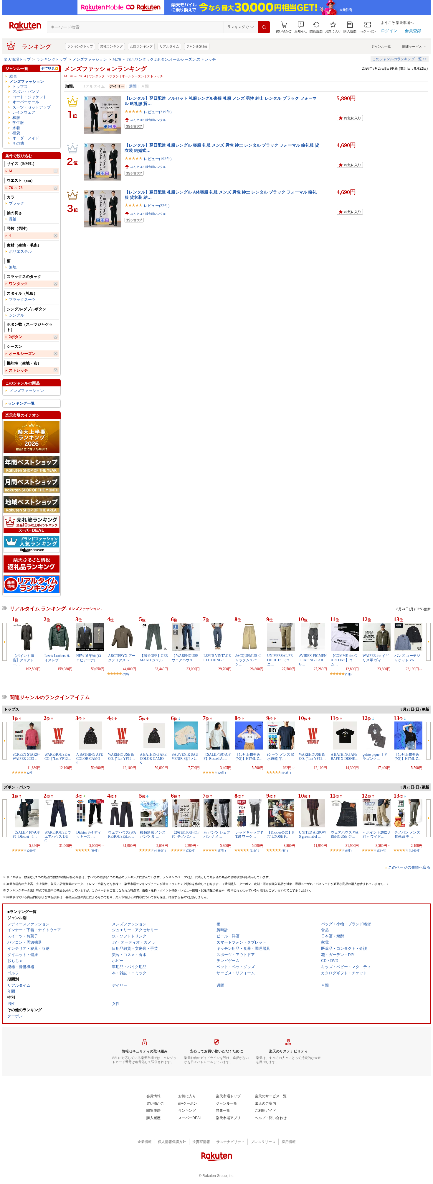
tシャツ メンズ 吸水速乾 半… (281, 756)
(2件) (126, 674)
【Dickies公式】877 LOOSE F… (280, 834)
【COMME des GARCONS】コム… (344, 660)
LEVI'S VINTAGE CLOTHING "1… (217, 658)
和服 (16, 117)
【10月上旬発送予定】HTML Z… (248, 756)
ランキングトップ (80, 46)
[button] (300, 27)
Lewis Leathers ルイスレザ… (57, 658)
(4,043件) (414, 850)
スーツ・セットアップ (31, 107)
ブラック (16, 203)
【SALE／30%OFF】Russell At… (217, 756)
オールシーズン (22, 353)
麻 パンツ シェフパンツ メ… (217, 834)
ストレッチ (18, 370)
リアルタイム (169, 46)
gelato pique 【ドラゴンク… (375, 756)
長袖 (12, 219)
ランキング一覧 (21, 403)
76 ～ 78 (16, 188)
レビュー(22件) (156, 206)
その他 (18, 143)
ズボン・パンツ (25, 91)
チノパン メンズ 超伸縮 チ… (407, 834)
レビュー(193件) (157, 159)
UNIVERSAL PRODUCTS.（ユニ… (280, 660)
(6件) (348, 850)
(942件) (286, 772)
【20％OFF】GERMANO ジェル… (154, 658)
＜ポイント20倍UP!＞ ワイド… (376, 834)
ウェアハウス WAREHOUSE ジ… (344, 834)
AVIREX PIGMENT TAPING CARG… (313, 660)
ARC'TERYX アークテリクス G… (121, 658)
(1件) (348, 674)
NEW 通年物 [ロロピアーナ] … (88, 658)
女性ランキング (141, 46)
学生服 (18, 122)
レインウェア (23, 112)
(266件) (31, 850)
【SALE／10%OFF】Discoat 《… (26, 834)
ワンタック (18, 283)
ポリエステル (20, 251)
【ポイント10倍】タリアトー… (23, 660)
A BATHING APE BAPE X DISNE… (344, 756)
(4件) (285, 850)
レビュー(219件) (157, 112)
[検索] (264, 27)
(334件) (381, 850)
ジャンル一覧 (381, 46)
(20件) (222, 772)
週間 (133, 86)
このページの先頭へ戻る (409, 867)
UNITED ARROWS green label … (312, 834)
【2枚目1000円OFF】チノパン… (185, 834)
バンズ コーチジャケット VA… (407, 658)
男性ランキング (111, 46)
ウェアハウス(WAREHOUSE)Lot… (122, 834)
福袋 (16, 133)
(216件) (254, 850)
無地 (12, 267)
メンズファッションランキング (105, 68)
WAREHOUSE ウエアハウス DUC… (57, 836)
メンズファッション (89, 59)
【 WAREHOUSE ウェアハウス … (185, 658)
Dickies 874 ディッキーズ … (88, 834)
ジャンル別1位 (196, 46)
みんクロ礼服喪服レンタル (148, 120)
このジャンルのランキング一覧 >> (399, 59)
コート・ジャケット (29, 97)
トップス (20, 86)
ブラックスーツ (22, 299)
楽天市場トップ (17, 59)
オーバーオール (25, 102)
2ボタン (15, 336)
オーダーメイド (25, 138)
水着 (16, 128)
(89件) (94, 850)
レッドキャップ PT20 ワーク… (249, 834)
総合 (13, 76)
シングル (16, 315)
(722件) (190, 850)
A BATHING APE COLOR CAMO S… (89, 758)
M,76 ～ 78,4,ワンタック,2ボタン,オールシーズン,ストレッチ (164, 59)
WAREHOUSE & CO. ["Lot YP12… (57, 756)
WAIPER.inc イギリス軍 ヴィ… (376, 658)
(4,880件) (160, 850)
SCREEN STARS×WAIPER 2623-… (26, 756)
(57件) (222, 850)
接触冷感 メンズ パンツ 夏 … (153, 834)
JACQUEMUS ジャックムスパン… (248, 660)
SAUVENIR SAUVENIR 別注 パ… (185, 756)
